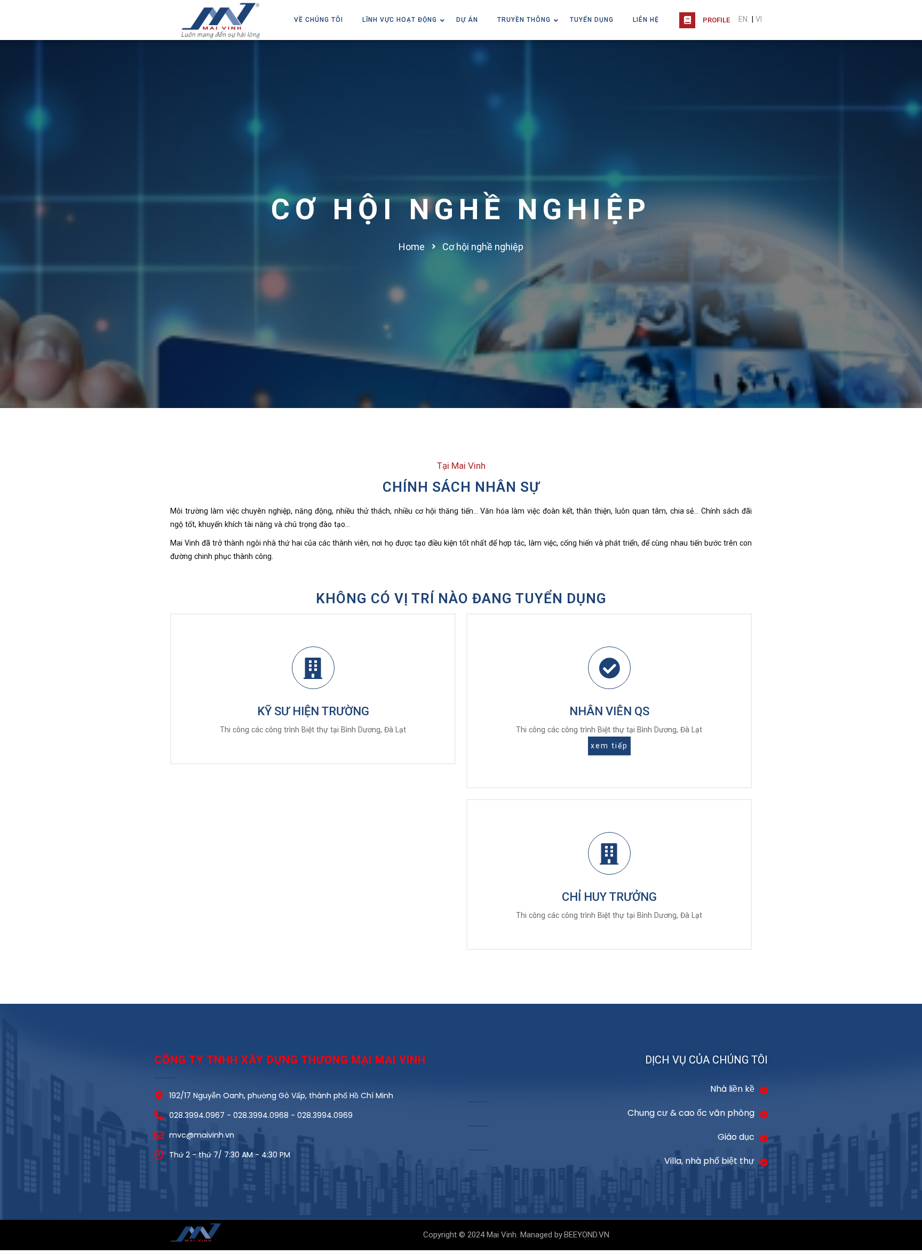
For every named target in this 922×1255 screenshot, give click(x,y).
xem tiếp (609, 745)
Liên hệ (646, 19)
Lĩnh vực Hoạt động (399, 19)
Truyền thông (524, 19)
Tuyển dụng (592, 19)
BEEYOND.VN (586, 1235)
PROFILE (716, 20)
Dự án (467, 19)
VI (759, 19)
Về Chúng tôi (318, 19)
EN (743, 19)
